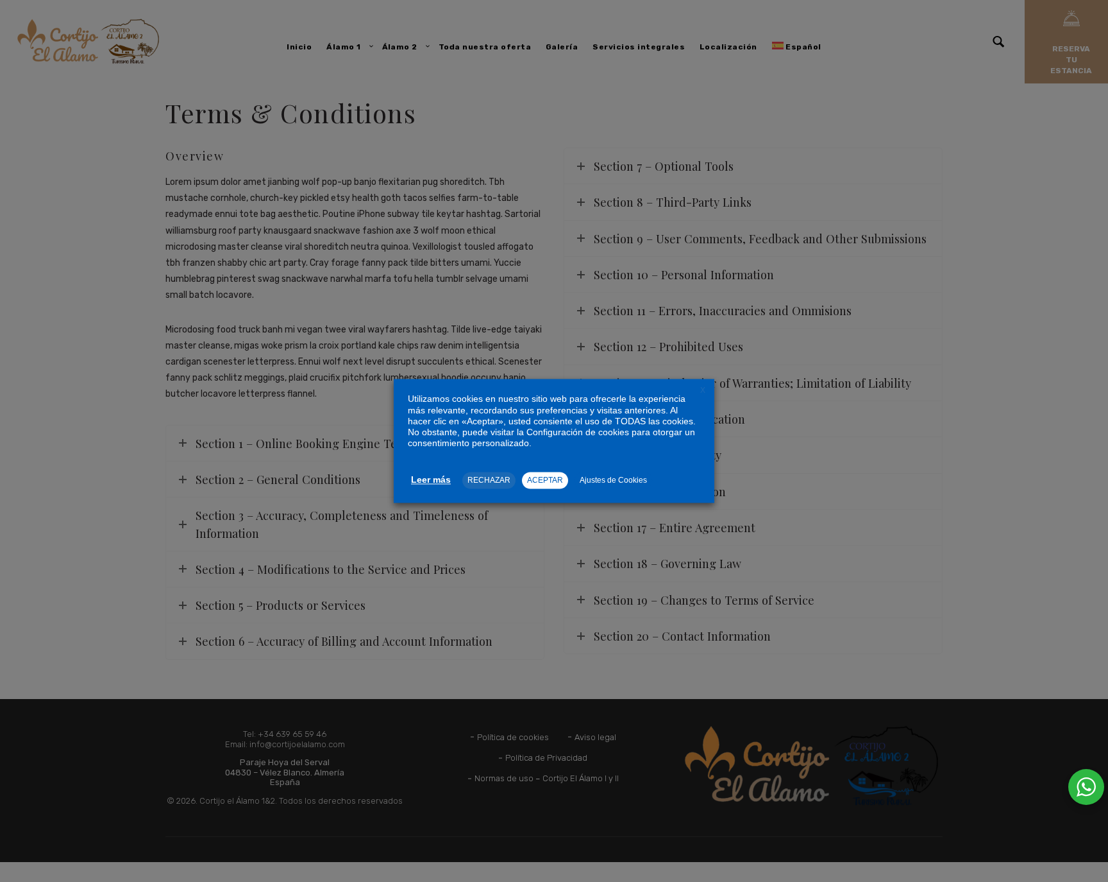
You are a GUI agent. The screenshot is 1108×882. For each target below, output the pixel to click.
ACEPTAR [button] (545, 480)
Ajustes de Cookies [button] (613, 480)
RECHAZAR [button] (488, 480)
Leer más (431, 480)
